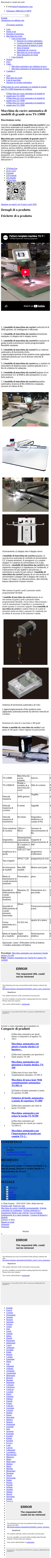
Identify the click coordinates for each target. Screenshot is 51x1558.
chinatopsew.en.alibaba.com (12, 20)
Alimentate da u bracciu (26, 50)
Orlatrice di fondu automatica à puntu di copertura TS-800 (28, 1099)
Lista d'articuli (17, 57)
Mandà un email (7, 1222)
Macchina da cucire (14, 36)
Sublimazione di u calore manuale (15, 1215)
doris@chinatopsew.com (22, 6)
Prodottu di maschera (15, 34)
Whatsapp (5, 1224)
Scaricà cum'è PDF (29, 204)
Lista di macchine (19, 38)
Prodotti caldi (6, 1206)
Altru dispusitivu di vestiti (27, 55)
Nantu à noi (11, 31)
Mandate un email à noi (10, 204)
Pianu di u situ (19, 1206)
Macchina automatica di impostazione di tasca (30, 69)
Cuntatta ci (10, 71)
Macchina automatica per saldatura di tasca (29, 66)
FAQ (8, 62)
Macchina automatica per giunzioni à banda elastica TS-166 (28, 1064)
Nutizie (9, 59)
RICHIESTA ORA (9, 1176)
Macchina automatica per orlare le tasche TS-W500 (25, 1114)
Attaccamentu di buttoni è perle (29, 45)
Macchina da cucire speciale (28, 52)
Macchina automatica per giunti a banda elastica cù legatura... (25, 1046)
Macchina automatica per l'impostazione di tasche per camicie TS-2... (26, 1133)
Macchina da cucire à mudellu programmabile (20, 1208)
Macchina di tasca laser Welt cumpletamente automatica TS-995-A (27, 1082)
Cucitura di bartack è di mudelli (30, 43)
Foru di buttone (36, 1213)
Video (8, 64)
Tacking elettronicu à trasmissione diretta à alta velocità (20, 1211)
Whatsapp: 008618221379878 (18, 11)
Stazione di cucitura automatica (29, 41)
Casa (8, 29)
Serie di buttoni (23, 48)
